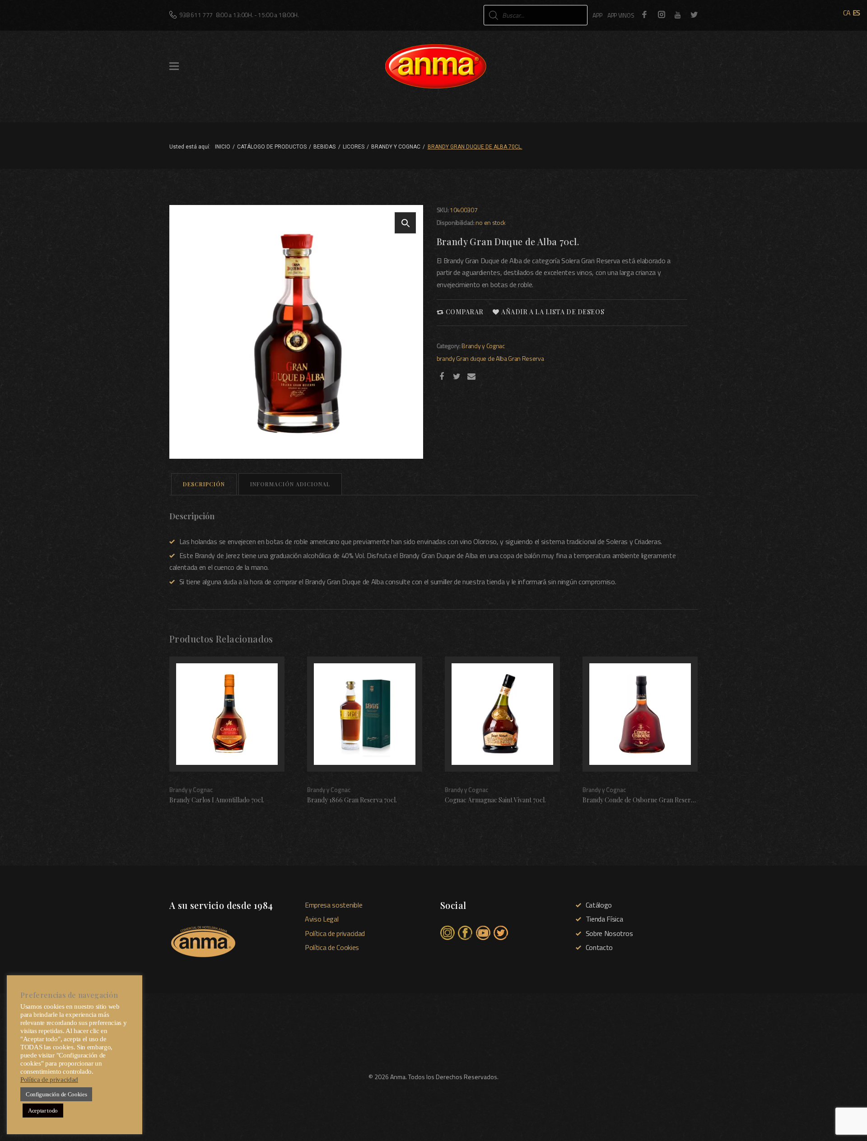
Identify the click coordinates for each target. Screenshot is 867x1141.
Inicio (222, 147)
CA (847, 12)
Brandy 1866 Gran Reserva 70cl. (352, 800)
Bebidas (324, 147)
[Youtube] (678, 14)
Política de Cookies (332, 947)
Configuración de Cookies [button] (56, 1094)
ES (856, 12)
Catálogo (599, 904)
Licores (353, 147)
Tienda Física (604, 918)
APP (597, 15)
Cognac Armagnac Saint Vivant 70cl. (495, 800)
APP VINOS (620, 15)
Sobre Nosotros (609, 933)
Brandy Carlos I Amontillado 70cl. (216, 800)
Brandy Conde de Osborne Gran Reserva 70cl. (647, 800)
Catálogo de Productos (272, 147)
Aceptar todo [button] (43, 1110)
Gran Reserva (526, 358)
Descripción (204, 484)
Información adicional (290, 484)
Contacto (599, 947)
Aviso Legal (321, 918)
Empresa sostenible (333, 904)
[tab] (204, 484)
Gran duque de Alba (481, 358)
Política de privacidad (335, 933)
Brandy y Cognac (395, 147)
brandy (446, 358)
